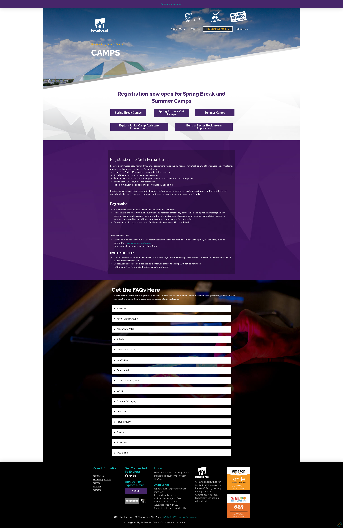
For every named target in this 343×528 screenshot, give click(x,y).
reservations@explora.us (138, 242)
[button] (171, 308)
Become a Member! (171, 4)
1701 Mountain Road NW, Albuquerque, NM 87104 (137, 517)
